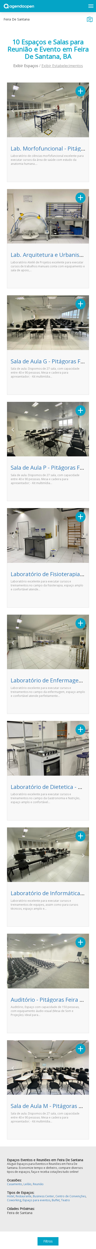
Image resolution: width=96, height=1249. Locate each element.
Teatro (65, 1200)
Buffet (56, 1200)
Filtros (48, 1241)
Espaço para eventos (36, 1200)
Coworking (14, 1200)
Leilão (27, 1184)
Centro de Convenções (70, 1196)
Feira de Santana (19, 1213)
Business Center (43, 1196)
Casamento (14, 1184)
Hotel (10, 1196)
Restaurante (23, 1196)
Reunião (38, 1184)
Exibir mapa (90, 19)
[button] (13, 110)
